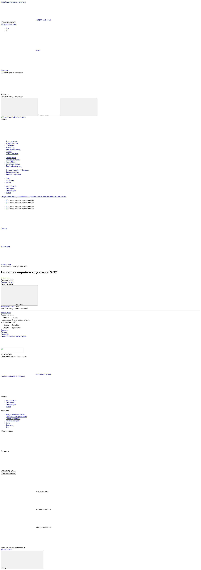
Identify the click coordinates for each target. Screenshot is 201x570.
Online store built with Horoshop (13, 376)
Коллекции (10, 188)
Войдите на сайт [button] (7, 306)
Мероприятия (11, 186)
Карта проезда (6, 549)
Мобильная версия (43, 374)
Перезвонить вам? (8, 22)
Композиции (11, 191)
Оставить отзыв (7, 282)
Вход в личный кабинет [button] (15, 415)
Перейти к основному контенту (13, 2)
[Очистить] (78, 107)
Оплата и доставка (29, 197)
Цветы (8, 193)
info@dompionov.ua (8, 24)
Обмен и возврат (43, 197)
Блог (64, 197)
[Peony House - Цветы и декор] (12, 352)
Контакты (59, 197)
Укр (7, 28)
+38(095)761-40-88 (43, 20)
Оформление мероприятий (11, 197)
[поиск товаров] (19, 107)
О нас (52, 197)
